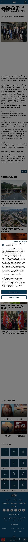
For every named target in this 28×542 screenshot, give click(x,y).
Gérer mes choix (14, 297)
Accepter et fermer (14, 292)
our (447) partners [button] (9, 248)
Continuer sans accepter (20, 241)
